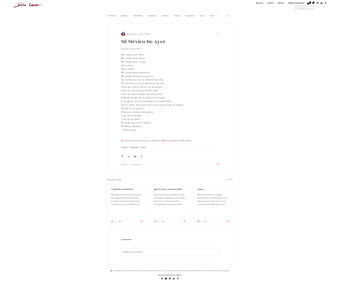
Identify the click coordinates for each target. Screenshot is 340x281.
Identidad (137, 15)
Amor (200, 189)
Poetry (177, 15)
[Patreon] (313, 3)
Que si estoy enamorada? (168, 189)
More (212, 15)
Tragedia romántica (122, 189)
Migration (190, 15)
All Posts (112, 15)
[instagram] (317, 3)
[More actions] (217, 33)
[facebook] (325, 3)
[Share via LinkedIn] (135, 156)
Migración (152, 15)
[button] (260, 3)
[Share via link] (141, 156)
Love (202, 15)
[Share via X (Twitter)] (128, 156)
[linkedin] (321, 3)
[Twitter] (166, 278)
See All (229, 179)
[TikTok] (170, 278)
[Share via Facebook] (122, 156)
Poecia (165, 15)
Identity (124, 15)
